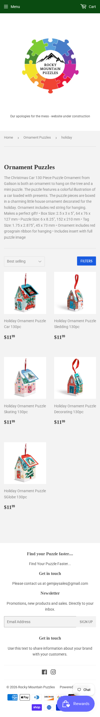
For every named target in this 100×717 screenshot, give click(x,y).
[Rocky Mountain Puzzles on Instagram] (53, 673)
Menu (15, 7)
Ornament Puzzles (37, 137)
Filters (87, 261)
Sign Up (86, 622)
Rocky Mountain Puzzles (36, 687)
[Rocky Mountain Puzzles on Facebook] (44, 673)
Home (8, 137)
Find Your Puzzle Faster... (50, 564)
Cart (92, 7)
